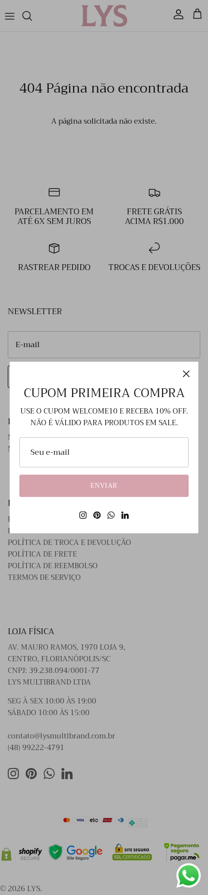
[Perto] (186, 373)
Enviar (103, 485)
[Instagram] (83, 515)
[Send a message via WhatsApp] (188, 875)
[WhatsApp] (111, 515)
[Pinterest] (97, 515)
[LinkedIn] (125, 515)
